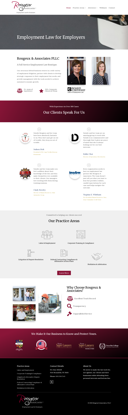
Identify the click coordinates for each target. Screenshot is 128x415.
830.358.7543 (60, 376)
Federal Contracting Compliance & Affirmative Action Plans (29, 384)
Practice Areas (78, 8)
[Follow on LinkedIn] (51, 381)
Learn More (64, 273)
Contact (112, 8)
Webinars (103, 8)
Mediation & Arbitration (25, 388)
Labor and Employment (25, 370)
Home (68, 8)
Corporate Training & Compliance (29, 374)
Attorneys (92, 8)
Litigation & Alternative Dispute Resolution (28, 378)
